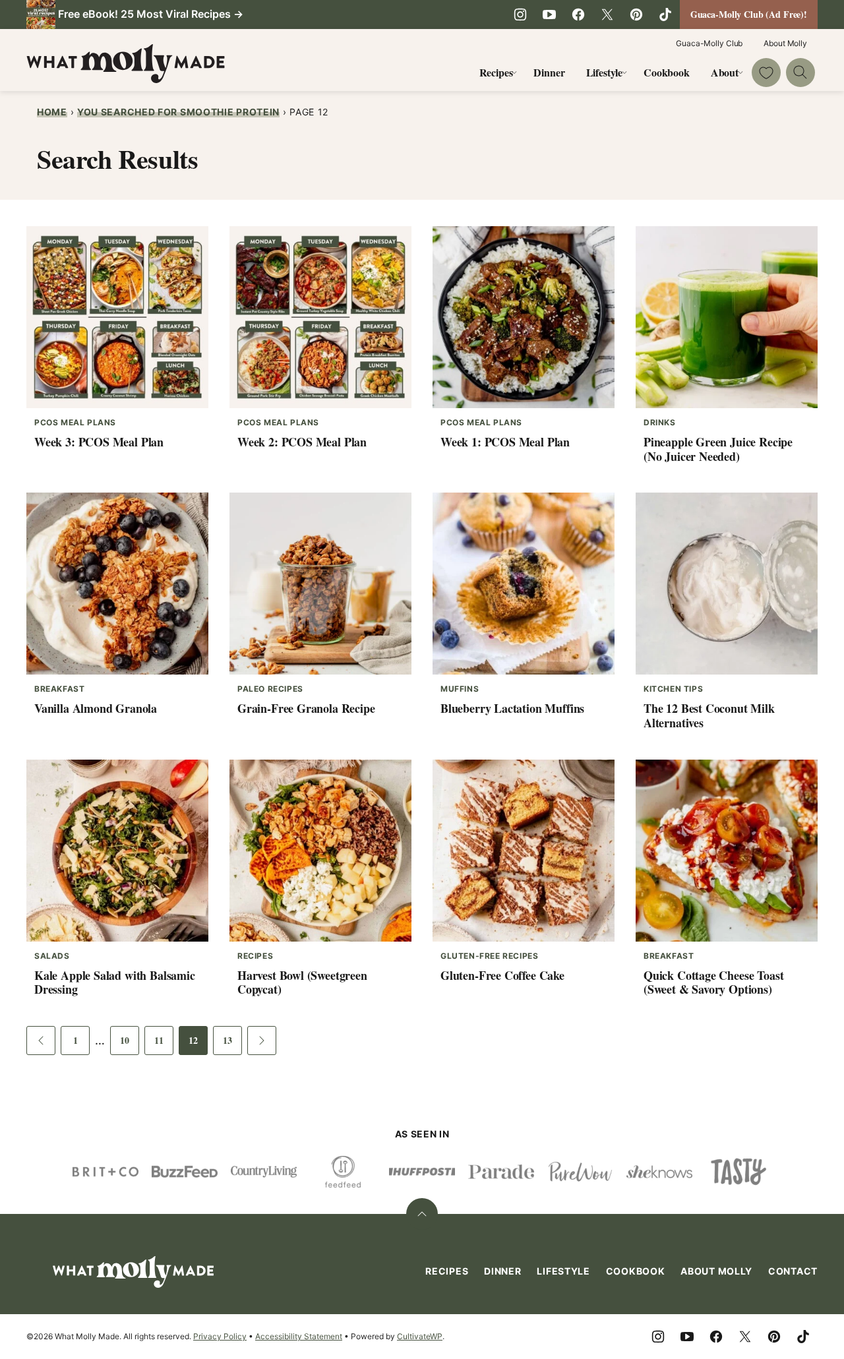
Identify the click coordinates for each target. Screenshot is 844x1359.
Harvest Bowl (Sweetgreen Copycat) (302, 982)
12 (198, 1044)
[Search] (800, 72)
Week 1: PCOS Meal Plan (505, 441)
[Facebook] (578, 14)
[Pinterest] (636, 14)
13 (232, 1044)
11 (163, 1044)
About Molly (785, 43)
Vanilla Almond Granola (95, 708)
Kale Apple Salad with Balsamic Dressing (114, 982)
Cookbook (667, 72)
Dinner (548, 72)
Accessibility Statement (298, 1336)
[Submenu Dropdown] (514, 72)
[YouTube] (549, 14)
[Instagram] (520, 14)
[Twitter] (607, 14)
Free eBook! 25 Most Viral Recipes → (150, 13)
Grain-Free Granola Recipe (306, 708)
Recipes (496, 72)
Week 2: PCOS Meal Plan (302, 441)
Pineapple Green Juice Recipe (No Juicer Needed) (718, 449)
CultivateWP (419, 1336)
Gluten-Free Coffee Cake (502, 975)
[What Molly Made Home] (125, 63)
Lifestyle (604, 72)
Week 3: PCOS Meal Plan (99, 441)
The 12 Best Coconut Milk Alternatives (709, 715)
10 (129, 1044)
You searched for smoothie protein (178, 111)
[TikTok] (665, 14)
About (724, 72)
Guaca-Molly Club (709, 43)
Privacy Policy (220, 1336)
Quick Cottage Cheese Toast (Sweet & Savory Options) (713, 982)
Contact (793, 1271)
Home (52, 111)
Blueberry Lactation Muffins (512, 708)
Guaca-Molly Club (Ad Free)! (748, 14)
